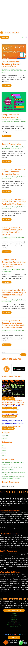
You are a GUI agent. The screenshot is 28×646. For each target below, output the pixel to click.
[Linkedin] (13, 634)
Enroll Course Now (8, 398)
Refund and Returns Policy (14, 625)
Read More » (6, 85)
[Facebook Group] (6, 634)
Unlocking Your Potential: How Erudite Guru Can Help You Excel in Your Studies (14, 201)
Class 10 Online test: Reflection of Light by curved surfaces (11, 64)
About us (14, 617)
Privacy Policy (14, 626)
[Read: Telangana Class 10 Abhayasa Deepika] (14, 102)
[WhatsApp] (17, 634)
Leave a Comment (6, 69)
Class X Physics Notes (11, 144)
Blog (13, 177)
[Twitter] (8, 634)
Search (3, 352)
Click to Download (8, 428)
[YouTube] (15, 634)
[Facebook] (3, 634)
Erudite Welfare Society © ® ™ (17, 642)
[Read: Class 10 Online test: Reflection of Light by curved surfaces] (14, 51)
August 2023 (5, 435)
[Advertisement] (14, 15)
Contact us (14, 619)
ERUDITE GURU (12, 32)
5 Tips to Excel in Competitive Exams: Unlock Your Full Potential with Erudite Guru (14, 263)
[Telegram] (20, 634)
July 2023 (4, 438)
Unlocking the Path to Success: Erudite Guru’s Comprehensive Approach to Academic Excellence (13, 324)
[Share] (5, 642)
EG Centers (14, 615)
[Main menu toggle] (26, 37)
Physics (19, 69)
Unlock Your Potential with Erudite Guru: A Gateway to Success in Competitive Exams (14, 293)
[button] (4, 37)
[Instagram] (10, 634)
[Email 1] (24, 634)
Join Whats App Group (9, 408)
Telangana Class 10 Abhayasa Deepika (10, 116)
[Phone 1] (22, 634)
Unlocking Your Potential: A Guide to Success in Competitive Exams (13, 171)
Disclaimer (14, 621)
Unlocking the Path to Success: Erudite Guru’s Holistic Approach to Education (12, 231)
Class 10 (14, 69)
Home (14, 613)
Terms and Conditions (14, 623)
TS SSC (8, 70)
